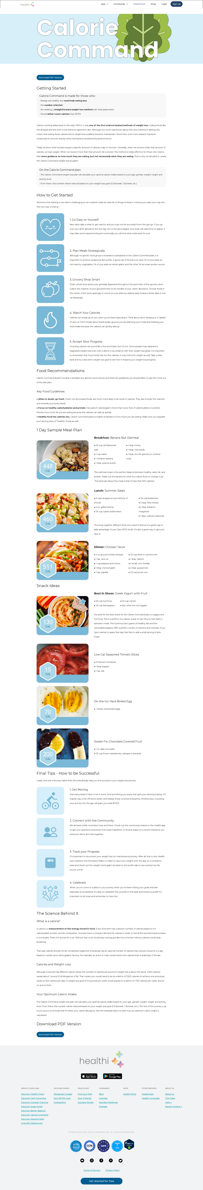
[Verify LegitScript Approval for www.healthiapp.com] (129, 1144)
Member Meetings (108, 1102)
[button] (104, 4)
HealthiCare (148, 1094)
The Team (170, 1098)
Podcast (103, 1106)
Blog (101, 1094)
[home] (27, 4)
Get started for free (101, 1181)
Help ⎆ (168, 1102)
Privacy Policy (113, 1170)
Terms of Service (91, 1170)
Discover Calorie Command (34, 1115)
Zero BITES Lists (62, 1098)
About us (169, 1094)
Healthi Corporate (151, 1098)
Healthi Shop (129, 1094)
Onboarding (60, 1102)
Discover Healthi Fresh (32, 1094)
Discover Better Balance (33, 1111)
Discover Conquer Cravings (34, 1102)
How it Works (84, 1098)
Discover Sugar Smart (32, 1106)
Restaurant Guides (63, 1094)
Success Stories (85, 1102)
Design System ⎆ (173, 1106)
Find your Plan (85, 1094)
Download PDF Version (50, 77)
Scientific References (32, 1123)
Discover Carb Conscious (33, 1098)
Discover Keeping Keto (32, 1119)
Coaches (103, 1098)
